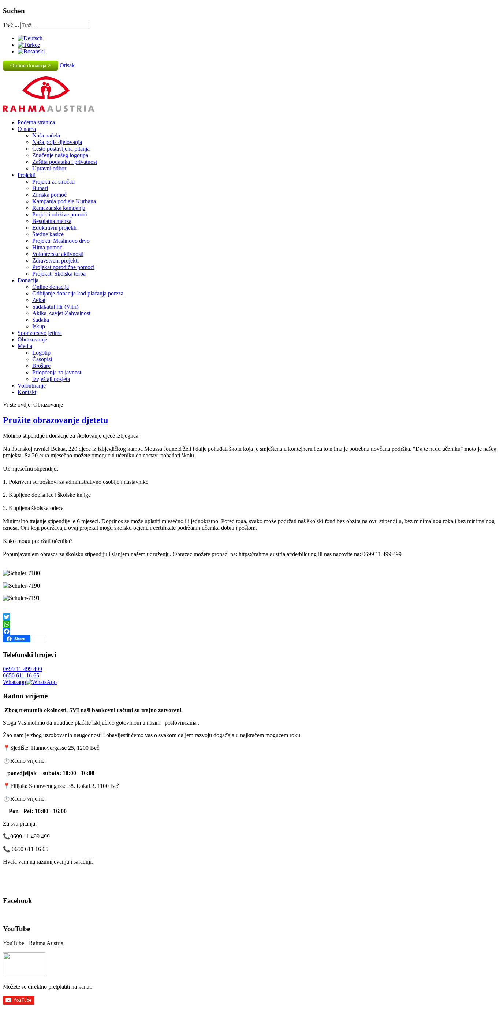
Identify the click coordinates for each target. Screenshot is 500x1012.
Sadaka (40, 320)
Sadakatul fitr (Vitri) (55, 306)
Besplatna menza (51, 221)
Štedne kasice (48, 234)
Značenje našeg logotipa (60, 155)
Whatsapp (14, 682)
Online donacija (50, 287)
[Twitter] (250, 616)
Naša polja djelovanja (57, 142)
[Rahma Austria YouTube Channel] (24, 974)
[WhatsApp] (250, 624)
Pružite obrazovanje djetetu (55, 420)
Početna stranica (36, 122)
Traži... (11, 25)
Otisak (67, 65)
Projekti (27, 175)
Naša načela (46, 135)
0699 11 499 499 (22, 669)
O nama (27, 129)
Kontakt (27, 392)
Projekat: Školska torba (59, 274)
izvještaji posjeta (51, 379)
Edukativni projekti (54, 227)
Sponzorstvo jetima (40, 333)
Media (25, 346)
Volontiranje (32, 385)
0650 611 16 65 (21, 675)
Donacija (28, 280)
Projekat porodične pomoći (63, 267)
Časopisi (42, 359)
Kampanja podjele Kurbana (64, 201)
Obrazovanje (32, 339)
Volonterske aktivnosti (57, 254)
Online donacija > (30, 65)
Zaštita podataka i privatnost (64, 162)
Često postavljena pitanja (61, 149)
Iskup (38, 326)
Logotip (41, 353)
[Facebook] (250, 631)
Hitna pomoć (47, 247)
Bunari (40, 188)
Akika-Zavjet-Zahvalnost (61, 313)
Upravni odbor (49, 168)
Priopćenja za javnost (56, 372)
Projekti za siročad (53, 181)
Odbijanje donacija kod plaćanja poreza (77, 293)
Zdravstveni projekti (55, 260)
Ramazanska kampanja (58, 208)
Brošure (41, 366)
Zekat (38, 300)
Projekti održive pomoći (59, 214)
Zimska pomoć (49, 195)
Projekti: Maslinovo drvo (61, 241)
